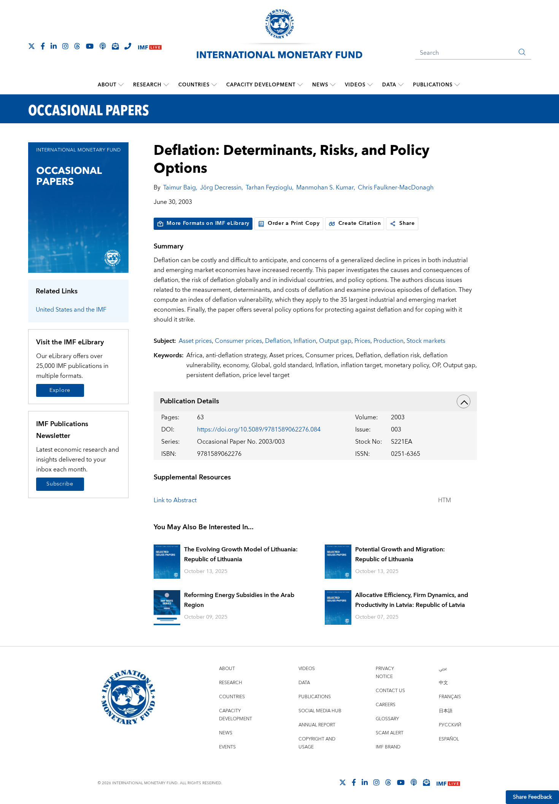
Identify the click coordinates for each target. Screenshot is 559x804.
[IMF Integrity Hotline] (127, 46)
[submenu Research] (166, 84)
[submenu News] (332, 84)
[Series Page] (78, 207)
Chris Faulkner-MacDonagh (396, 188)
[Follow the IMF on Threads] (77, 46)
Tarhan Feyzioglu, (270, 188)
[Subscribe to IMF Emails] (115, 46)
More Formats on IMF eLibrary (208, 223)
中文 (443, 683)
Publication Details (189, 401)
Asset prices (195, 341)
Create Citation (359, 223)
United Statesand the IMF (71, 309)
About (107, 85)
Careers (385, 705)
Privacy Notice (385, 673)
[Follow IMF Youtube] (90, 46)
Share (407, 223)
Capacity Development (260, 85)
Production (388, 341)
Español (449, 739)
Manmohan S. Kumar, (325, 188)
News (320, 85)
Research (147, 85)
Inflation (305, 341)
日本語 (446, 711)
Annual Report (317, 725)
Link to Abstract (175, 500)
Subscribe (59, 484)
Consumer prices (238, 341)
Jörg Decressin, (221, 188)
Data (389, 85)
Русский (450, 725)
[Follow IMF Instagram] (65, 46)
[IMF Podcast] (102, 46)
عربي (443, 669)
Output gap (335, 341)
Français (450, 697)
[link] (392, 223)
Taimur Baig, (180, 188)
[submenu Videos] (370, 84)
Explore (59, 390)
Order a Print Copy (294, 223)
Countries (194, 85)
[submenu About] (120, 84)
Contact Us (390, 691)
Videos (355, 85)
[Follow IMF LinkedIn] (54, 46)
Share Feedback (532, 797)
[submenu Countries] (214, 84)
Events (227, 747)
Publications (433, 85)
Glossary (387, 719)
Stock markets (426, 341)
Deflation (278, 341)
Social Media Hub (320, 711)
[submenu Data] (400, 84)
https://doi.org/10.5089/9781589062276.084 (259, 429)
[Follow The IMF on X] (31, 46)
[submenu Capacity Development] (300, 84)
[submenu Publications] (457, 84)
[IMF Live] (150, 47)
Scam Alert (389, 733)
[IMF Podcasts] (413, 782)
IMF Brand (388, 747)
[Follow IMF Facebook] (43, 46)
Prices (362, 341)
